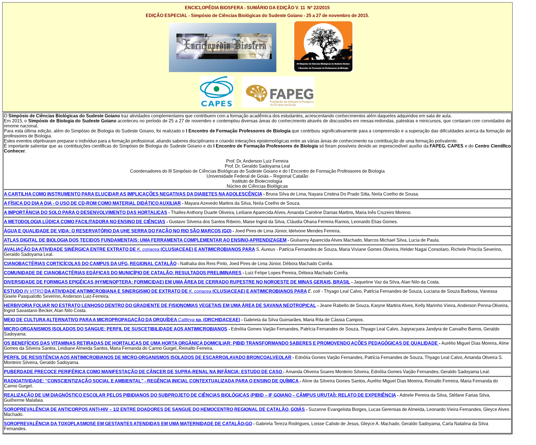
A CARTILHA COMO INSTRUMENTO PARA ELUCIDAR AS (65, 194)
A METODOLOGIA (23, 221)
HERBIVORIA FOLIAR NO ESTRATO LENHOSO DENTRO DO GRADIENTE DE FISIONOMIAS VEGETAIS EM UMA (123, 305)
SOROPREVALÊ (21, 409)
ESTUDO (14, 291)
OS (7, 343)
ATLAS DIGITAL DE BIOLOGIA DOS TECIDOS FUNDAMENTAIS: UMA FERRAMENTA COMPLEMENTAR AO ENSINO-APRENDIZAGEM (145, 240)
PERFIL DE (16, 357)
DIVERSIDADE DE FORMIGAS (36, 282)
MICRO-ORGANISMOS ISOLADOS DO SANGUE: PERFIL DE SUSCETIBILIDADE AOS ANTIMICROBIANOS (115, 329)
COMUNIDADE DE (24, 272)
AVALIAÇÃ (15, 249)
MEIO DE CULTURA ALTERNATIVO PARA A (50, 319)
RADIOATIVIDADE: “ (25, 381)
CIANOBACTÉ (19, 263)
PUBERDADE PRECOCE (31, 371)
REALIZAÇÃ (17, 395)
